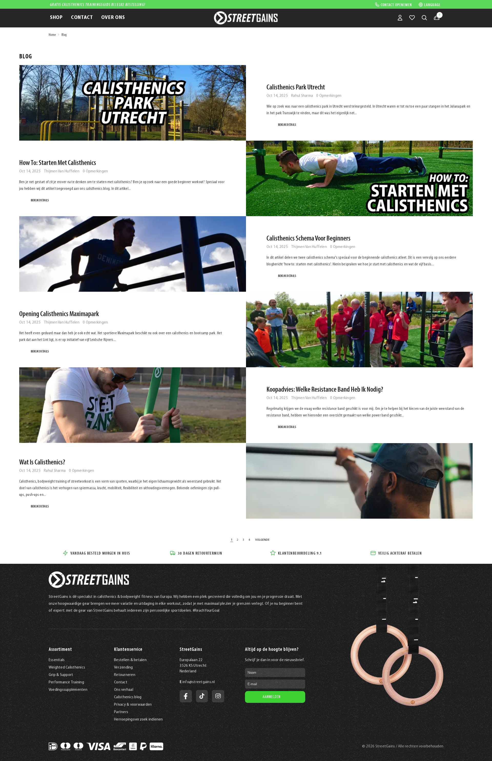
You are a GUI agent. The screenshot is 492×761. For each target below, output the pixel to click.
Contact (120, 682)
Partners (121, 712)
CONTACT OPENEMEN (396, 4)
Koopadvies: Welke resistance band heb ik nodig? (324, 389)
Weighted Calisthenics (67, 667)
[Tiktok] (202, 696)
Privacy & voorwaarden (133, 705)
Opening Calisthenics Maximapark (59, 313)
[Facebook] (186, 696)
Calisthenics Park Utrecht (295, 86)
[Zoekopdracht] (424, 18)
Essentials (57, 660)
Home (52, 35)
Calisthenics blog (127, 697)
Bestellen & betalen (130, 660)
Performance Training (66, 682)
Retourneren (124, 675)
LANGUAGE (432, 4)
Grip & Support (61, 675)
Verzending (123, 667)
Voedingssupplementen (68, 690)
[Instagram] (218, 696)
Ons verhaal (123, 690)
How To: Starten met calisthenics (57, 162)
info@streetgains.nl (198, 682)
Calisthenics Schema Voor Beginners (308, 238)
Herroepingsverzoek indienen (138, 719)
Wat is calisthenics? (42, 461)
